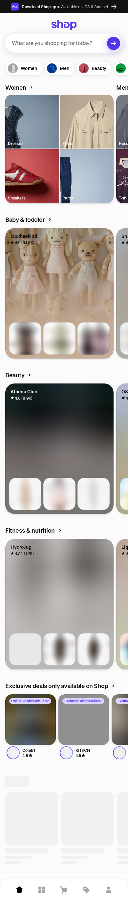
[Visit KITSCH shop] (83, 719)
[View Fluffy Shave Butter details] (93, 494)
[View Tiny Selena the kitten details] (93, 338)
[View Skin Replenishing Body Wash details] (25, 494)
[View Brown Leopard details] (59, 649)
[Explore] (42, 890)
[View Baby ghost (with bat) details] (59, 338)
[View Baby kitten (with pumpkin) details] (25, 338)
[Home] (19, 890)
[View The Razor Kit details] (59, 494)
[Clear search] (113, 43)
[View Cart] (64, 890)
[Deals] (86, 890)
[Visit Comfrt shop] (30, 719)
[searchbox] (64, 43)
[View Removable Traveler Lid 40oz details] (25, 649)
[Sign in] (109, 890)
